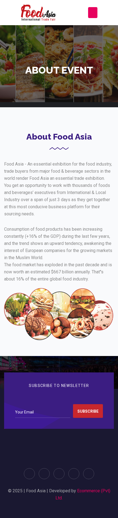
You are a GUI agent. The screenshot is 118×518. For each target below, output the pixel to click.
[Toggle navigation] (92, 12)
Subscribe (88, 411)
